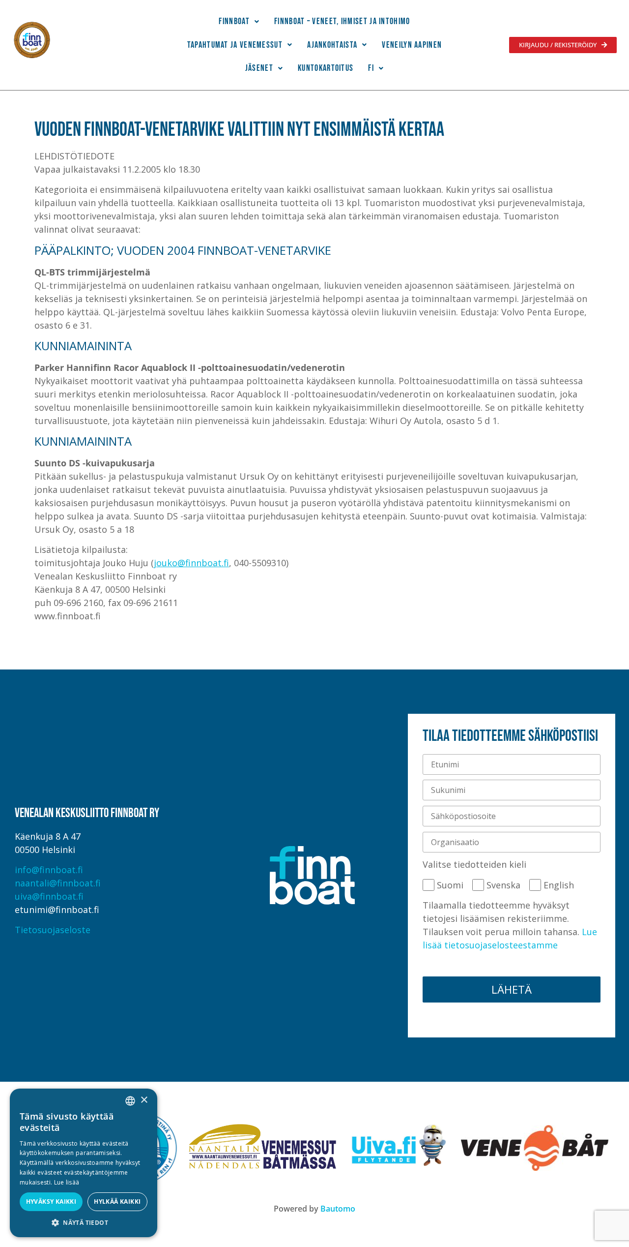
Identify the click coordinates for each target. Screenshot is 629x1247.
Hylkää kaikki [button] (117, 1201)
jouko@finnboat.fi (191, 563)
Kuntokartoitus (325, 68)
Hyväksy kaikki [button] (51, 1201)
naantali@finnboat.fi (58, 883)
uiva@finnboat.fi (49, 896)
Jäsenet (259, 68)
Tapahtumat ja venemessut (235, 45)
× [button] (143, 1100)
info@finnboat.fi (49, 870)
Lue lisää (67, 1182)
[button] (239, 21)
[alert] (83, 1163)
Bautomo (337, 1208)
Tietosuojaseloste (52, 930)
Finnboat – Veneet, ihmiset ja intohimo (342, 21)
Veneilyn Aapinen (412, 45)
